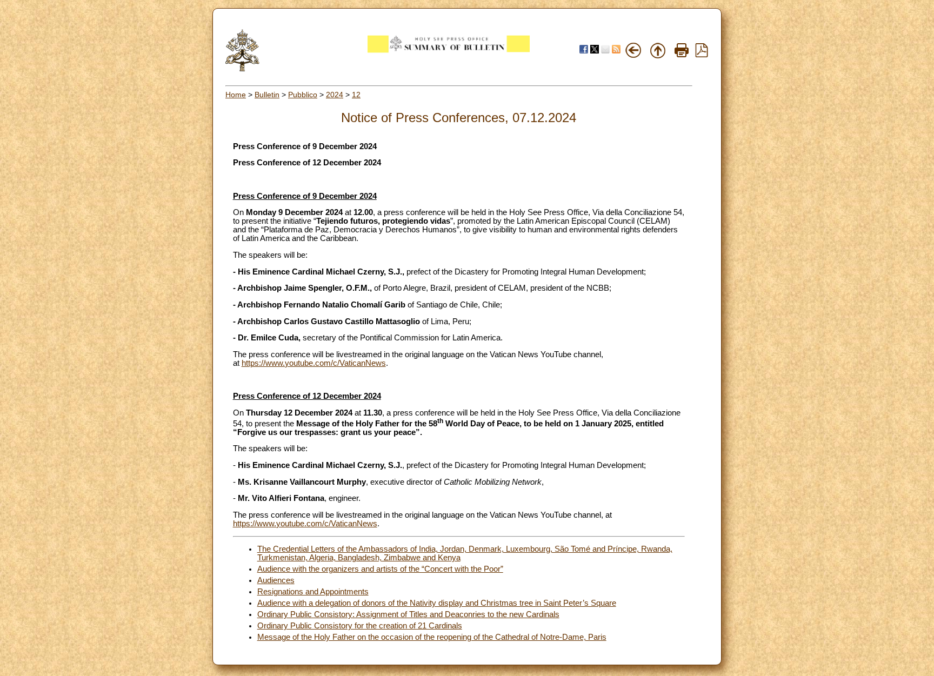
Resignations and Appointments (313, 591)
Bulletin (267, 94)
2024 (334, 94)
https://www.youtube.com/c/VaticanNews (314, 363)
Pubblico (302, 94)
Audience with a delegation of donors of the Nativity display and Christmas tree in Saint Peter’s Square (436, 603)
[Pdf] (702, 54)
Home (235, 94)
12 (356, 94)
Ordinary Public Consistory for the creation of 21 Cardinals (359, 625)
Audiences (276, 580)
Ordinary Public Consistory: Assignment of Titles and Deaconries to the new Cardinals (408, 614)
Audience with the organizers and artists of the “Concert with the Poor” (380, 569)
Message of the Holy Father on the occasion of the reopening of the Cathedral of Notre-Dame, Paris (431, 637)
